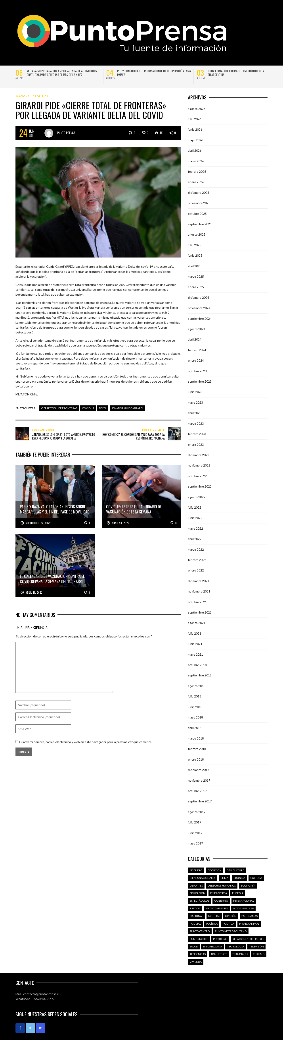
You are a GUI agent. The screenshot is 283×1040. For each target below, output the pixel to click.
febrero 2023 (197, 434)
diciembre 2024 (198, 297)
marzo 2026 (196, 161)
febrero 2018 (197, 749)
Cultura (256, 877)
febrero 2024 (197, 350)
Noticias (214, 916)
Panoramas (249, 916)
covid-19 (88, 408)
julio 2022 (194, 507)
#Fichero (196, 870)
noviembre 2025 (199, 203)
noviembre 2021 (199, 591)
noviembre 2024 (199, 308)
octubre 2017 (197, 791)
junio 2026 (195, 129)
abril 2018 (194, 728)
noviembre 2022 (199, 465)
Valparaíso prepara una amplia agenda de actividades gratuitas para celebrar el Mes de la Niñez (62, 72)
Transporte (219, 954)
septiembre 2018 (200, 675)
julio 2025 (194, 245)
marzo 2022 (196, 549)
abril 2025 (194, 266)
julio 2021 (194, 633)
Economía (248, 885)
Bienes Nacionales (202, 877)
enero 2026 (196, 182)
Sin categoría (212, 946)
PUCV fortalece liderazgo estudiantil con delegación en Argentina (243, 72)
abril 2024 (194, 339)
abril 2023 (194, 413)
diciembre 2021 (198, 581)
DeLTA (103, 408)
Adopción (215, 870)
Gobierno (221, 900)
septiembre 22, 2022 (38, 523)
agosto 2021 (196, 623)
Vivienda (196, 961)
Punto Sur (220, 939)
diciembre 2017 (198, 770)
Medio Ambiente (217, 908)
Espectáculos (199, 900)
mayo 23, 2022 (120, 523)
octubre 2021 (197, 602)
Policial (195, 923)
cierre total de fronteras (59, 408)
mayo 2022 (195, 528)
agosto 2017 (196, 812)
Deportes (196, 885)
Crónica (239, 877)
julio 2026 (194, 119)
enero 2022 (196, 570)
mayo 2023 (195, 402)
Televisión (256, 946)
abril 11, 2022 (34, 592)
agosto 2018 (196, 686)
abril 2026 (194, 150)
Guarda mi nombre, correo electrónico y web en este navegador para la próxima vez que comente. (85, 742)
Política (41, 96)
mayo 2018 (195, 717)
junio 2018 (195, 707)
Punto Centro (200, 931)
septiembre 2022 (200, 486)
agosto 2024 (196, 329)
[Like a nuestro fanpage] (20, 1028)
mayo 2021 (195, 654)
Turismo (259, 954)
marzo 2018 (196, 738)
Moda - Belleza (243, 908)
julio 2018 (194, 696)
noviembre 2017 (199, 780)
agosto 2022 (196, 497)
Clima (224, 877)
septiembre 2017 (200, 801)
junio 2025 (195, 255)
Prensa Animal (249, 923)
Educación (197, 893)
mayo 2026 (195, 140)
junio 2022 (195, 518)
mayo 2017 (195, 843)
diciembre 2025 (198, 192)
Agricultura (235, 870)
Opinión (230, 916)
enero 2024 (196, 360)
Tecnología (235, 946)
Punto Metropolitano (231, 931)
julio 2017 (194, 822)
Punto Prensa (66, 132)
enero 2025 (196, 287)
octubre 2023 (197, 371)
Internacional (243, 900)
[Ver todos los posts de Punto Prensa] (48, 133)
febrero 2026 (197, 171)
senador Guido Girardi (127, 408)
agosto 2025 (196, 234)
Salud (194, 946)
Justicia (195, 908)
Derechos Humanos (222, 885)
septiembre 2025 (200, 224)
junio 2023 (195, 392)
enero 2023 (196, 444)
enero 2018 (196, 759)
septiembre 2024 (200, 318)
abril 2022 (194, 539)
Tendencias (198, 954)
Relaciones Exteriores (248, 939)
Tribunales (240, 954)
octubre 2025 (197, 213)
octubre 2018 (197, 665)
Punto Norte (199, 939)
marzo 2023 (196, 423)
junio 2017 (195, 833)
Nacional (23, 96)
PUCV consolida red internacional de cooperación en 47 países (154, 72)
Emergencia (218, 893)
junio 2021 (195, 644)
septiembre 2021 (200, 612)
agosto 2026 (196, 108)
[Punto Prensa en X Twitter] (30, 1028)
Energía (237, 893)
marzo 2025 (196, 276)
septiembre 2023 (200, 381)
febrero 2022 (197, 560)
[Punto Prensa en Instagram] (40, 1028)
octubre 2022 (197, 476)
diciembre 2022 (198, 455)
